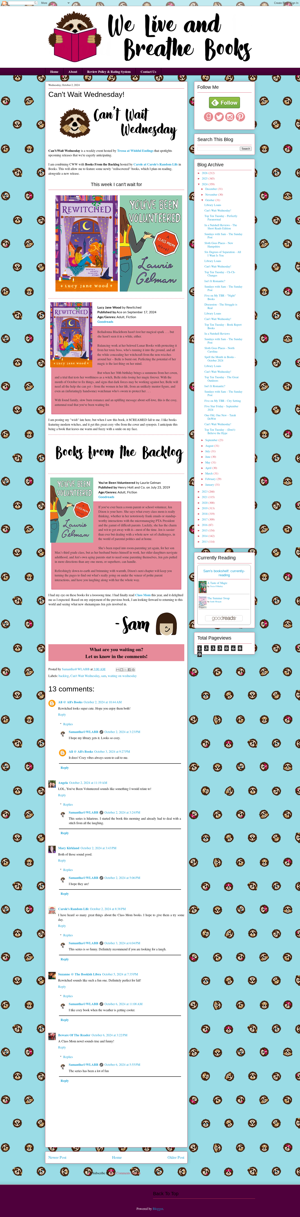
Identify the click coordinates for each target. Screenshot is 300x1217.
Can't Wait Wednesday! (217, 210)
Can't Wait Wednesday (84, 676)
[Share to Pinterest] (133, 670)
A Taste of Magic (217, 583)
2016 (205, 525)
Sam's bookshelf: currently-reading (224, 573)
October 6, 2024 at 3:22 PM (109, 1035)
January (210, 484)
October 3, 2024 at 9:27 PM (112, 751)
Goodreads (105, 321)
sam (103, 676)
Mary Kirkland (68, 848)
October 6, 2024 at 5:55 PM (122, 1064)
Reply (62, 714)
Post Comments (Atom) (125, 1173)
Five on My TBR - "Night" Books (220, 297)
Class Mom (143, 595)
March (209, 473)
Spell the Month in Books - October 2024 (220, 358)
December (211, 189)
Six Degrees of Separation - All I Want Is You (222, 253)
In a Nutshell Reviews (217, 333)
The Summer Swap (218, 598)
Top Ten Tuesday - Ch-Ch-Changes (220, 273)
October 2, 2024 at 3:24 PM (122, 812)
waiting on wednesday (122, 676)
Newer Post (57, 1157)
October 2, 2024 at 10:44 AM (103, 702)
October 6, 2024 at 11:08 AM (123, 1004)
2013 (205, 541)
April (208, 468)
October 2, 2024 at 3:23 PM (122, 732)
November (211, 194)
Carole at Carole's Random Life (155, 164)
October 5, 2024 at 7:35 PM (120, 974)
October (210, 200)
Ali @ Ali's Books (70, 702)
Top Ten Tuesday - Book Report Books (223, 326)
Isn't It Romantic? (214, 281)
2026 (205, 173)
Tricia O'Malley (216, 586)
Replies (68, 724)
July (208, 451)
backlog (64, 676)
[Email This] (118, 670)
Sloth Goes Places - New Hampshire (218, 244)
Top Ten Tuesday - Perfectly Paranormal (220, 217)
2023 (205, 491)
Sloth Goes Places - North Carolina (219, 349)
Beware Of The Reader (74, 1035)
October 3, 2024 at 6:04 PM (122, 943)
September (211, 440)
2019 (205, 508)
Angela (63, 782)
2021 (205, 497)
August (209, 446)
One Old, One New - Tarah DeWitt (220, 417)
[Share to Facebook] (129, 670)
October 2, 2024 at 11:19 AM (88, 782)
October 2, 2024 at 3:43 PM (98, 848)
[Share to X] (125, 670)
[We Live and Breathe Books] (224, 107)
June (208, 457)
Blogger (158, 1208)
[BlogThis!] (122, 670)
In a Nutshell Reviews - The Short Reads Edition (220, 226)
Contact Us (148, 71)
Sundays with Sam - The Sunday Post (223, 235)
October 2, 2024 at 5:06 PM (122, 877)
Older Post (176, 1157)
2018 (205, 514)
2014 (205, 536)
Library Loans (212, 205)
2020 (205, 503)
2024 (205, 184)
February (211, 479)
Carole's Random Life (73, 908)
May (208, 462)
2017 (205, 519)
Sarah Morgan (215, 601)
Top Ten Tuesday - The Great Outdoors (221, 378)
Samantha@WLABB (83, 731)
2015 (205, 530)
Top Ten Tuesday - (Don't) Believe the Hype (219, 431)
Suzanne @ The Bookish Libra (79, 974)
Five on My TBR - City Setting (222, 401)
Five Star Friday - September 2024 (221, 408)
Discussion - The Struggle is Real (220, 306)
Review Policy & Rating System (109, 71)
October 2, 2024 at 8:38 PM (108, 909)
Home (54, 71)
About (72, 71)
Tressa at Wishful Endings (135, 150)
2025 (205, 178)
